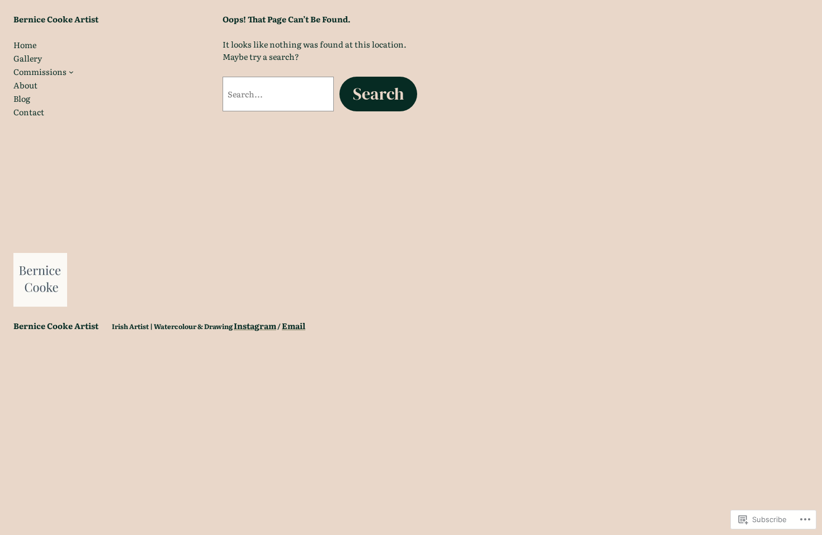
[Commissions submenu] (71, 71)
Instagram (255, 325)
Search (378, 93)
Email (293, 325)
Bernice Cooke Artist (55, 19)
